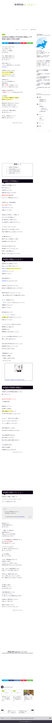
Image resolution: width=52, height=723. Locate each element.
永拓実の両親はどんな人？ (15, 169)
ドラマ (41, 116)
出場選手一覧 (43, 108)
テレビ (4, 34)
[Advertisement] (26, 18)
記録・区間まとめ (44, 109)
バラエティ (42, 119)
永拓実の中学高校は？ (14, 167)
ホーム (17, 29)
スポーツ (40, 104)
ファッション (41, 122)
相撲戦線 (26, 4)
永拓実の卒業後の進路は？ (15, 171)
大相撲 (39, 97)
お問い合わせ (33, 29)
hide (19, 164)
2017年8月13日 (21, 516)
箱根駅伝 (42, 106)
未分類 (39, 126)
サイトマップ (24, 29)
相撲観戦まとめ (43, 101)
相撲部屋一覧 (42, 99)
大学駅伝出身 (42, 111)
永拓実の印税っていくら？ (15, 173)
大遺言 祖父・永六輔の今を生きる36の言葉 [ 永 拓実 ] (15, 379)
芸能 (41, 118)
